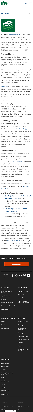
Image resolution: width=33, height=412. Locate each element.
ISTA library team (13, 241)
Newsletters (5, 328)
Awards (3, 369)
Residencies (5, 381)
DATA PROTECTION (23, 406)
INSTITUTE (5, 360)
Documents (5, 394)
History (3, 377)
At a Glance (5, 363)
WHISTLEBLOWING (7, 406)
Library (3, 299)
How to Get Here (23, 321)
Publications (5, 309)
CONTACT (4, 403)
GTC (19, 409)
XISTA (3, 387)
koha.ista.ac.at (14, 35)
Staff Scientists (6, 296)
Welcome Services (23, 339)
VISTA (3, 384)
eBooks (10, 109)
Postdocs (21, 294)
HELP (3, 409)
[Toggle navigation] (30, 3)
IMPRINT (20, 403)
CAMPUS (21, 318)
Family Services (23, 336)
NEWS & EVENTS (8, 318)
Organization (5, 366)
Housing (20, 333)
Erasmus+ (21, 342)
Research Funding (7, 302)
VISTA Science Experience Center (24, 301)
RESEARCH (5, 288)
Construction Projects (22, 328)
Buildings (21, 325)
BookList (4, 86)
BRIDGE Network (6, 391)
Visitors (20, 346)
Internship (21, 298)
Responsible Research (8, 306)
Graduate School (23, 291)
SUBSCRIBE (16, 264)
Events (3, 325)
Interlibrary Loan (16, 161)
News (3, 321)
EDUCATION (5, 13)
